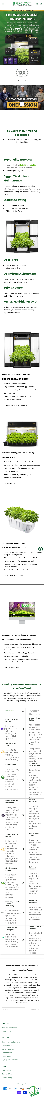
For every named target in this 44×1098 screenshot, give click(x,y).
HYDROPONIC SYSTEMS (15, 576)
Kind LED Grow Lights (27, 165)
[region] (22, 73)
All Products (6, 1070)
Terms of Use (7, 1074)
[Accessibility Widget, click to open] (40, 549)
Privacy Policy (7, 1077)
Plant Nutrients (7, 1053)
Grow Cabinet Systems (11, 1042)
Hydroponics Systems (10, 1060)
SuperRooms (10, 484)
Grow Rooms (7, 1045)
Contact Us (6, 1031)
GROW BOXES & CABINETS (16, 405)
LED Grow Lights (8, 1049)
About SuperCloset (9, 1028)
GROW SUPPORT (12, 668)
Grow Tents (6, 1056)
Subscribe (34, 1010)
